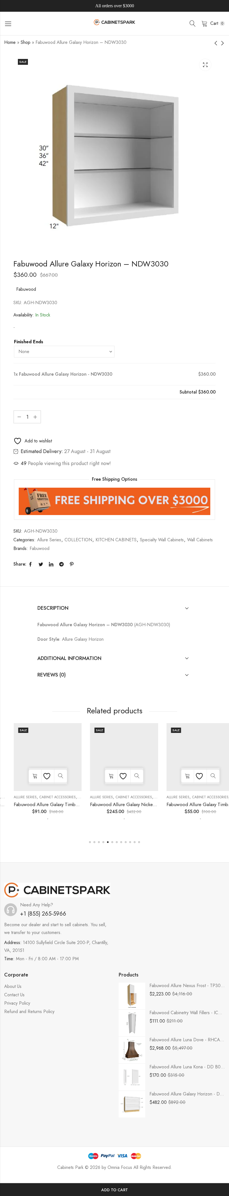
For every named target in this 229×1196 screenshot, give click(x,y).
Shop (25, 42)
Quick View (51, 776)
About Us (13, 986)
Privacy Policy (17, 1003)
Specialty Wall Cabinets (162, 540)
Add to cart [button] (25, 776)
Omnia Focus (120, 1167)
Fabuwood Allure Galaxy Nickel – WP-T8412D (127, 804)
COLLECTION (78, 540)
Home (10, 42)
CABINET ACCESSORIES (48, 797)
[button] (90, 842)
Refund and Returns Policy (29, 1011)
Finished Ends (28, 342)
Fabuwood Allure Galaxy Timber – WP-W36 (49, 804)
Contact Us (14, 995)
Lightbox (205, 65)
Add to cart (114, 1190)
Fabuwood (26, 289)
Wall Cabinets (200, 540)
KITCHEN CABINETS (116, 540)
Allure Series (49, 540)
